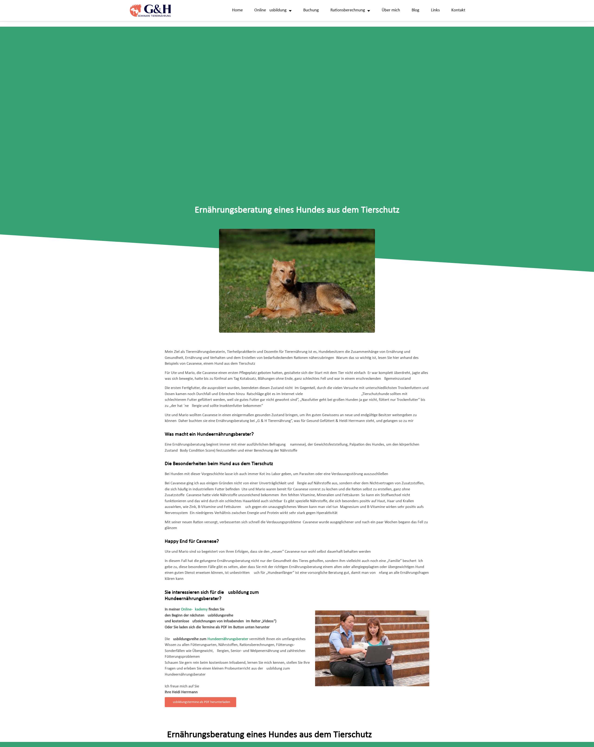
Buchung (311, 10)
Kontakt (458, 10)
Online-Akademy (194, 609)
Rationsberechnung (347, 10)
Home (237, 10)
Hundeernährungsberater (227, 639)
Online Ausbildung (270, 10)
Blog (415, 10)
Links (435, 10)
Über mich (391, 10)
